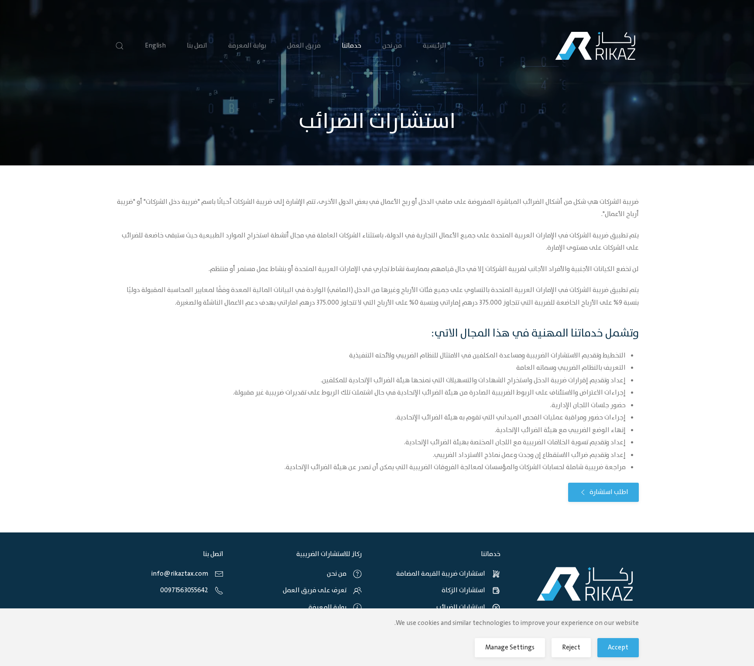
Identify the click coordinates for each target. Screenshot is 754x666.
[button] (119, 45)
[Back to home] (595, 45)
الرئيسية (434, 46)
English (155, 46)
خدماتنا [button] (351, 46)
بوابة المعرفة (247, 46)
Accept (618, 647)
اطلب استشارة (608, 492)
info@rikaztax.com (179, 574)
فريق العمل (304, 46)
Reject (571, 647)
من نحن (392, 46)
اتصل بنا (197, 46)
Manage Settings (510, 647)
